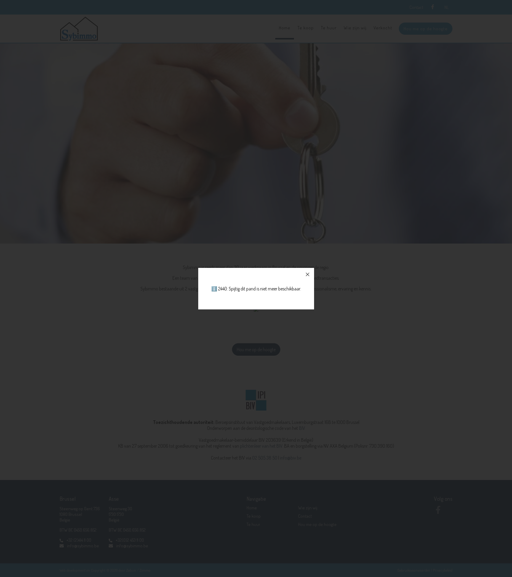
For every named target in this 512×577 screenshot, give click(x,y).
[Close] (307, 274)
